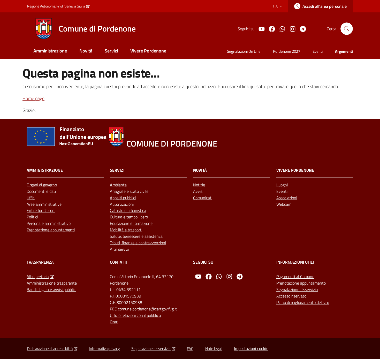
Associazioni (286, 198)
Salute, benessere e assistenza (136, 236)
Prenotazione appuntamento (301, 283)
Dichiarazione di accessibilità (50, 349)
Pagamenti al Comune (295, 276)
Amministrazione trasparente (52, 283)
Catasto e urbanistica (128, 210)
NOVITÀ (200, 170)
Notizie (199, 185)
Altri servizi (119, 249)
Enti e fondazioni (41, 210)
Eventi (281, 191)
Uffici (31, 198)
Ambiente (118, 185)
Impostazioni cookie (251, 348)
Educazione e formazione (131, 223)
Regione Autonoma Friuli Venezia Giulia (56, 6)
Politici (32, 217)
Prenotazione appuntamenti (51, 230)
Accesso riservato (291, 296)
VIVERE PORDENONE (295, 170)
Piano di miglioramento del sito (302, 302)
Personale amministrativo (49, 223)
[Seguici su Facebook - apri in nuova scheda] (270, 28)
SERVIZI (117, 170)
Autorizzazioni (122, 204)
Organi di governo (42, 185)
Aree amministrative (44, 204)
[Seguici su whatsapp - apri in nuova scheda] (280, 28)
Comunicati (202, 198)
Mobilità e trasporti (126, 230)
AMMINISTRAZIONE (45, 170)
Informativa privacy (104, 349)
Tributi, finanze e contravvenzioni (138, 243)
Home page (33, 98)
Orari (114, 322)
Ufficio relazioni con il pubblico (135, 315)
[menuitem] (50, 51)
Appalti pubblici (123, 198)
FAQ (190, 349)
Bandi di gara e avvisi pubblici (51, 289)
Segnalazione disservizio (297, 289)
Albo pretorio (38, 276)
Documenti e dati (41, 191)
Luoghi (282, 185)
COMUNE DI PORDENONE (171, 143)
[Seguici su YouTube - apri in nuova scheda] (259, 28)
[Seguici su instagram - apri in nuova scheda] (290, 28)
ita (275, 6)
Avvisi (198, 191)
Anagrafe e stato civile (129, 191)
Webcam (283, 204)
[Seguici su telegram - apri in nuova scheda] (301, 28)
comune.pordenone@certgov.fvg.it (147, 309)
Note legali (213, 349)
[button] (346, 28)
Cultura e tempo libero (129, 217)
